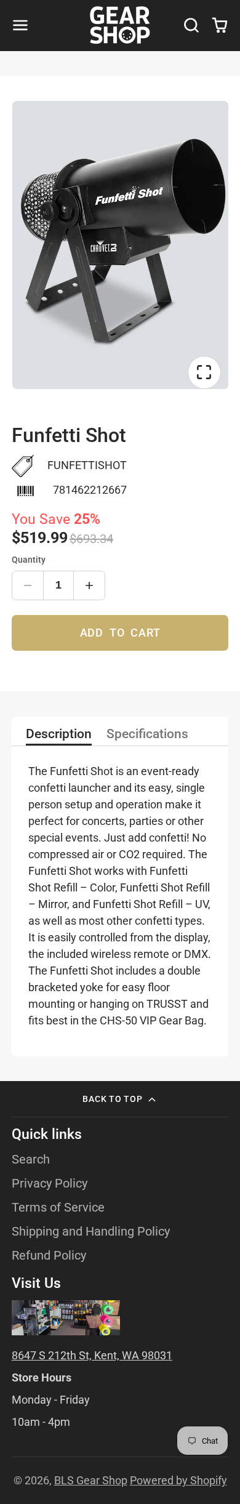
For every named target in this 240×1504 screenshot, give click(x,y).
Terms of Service (58, 1207)
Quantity (29, 560)
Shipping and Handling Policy (91, 1232)
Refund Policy (49, 1256)
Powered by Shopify (178, 1480)
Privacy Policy (49, 1183)
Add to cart (120, 632)
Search (31, 1159)
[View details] (66, 1317)
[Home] (120, 25)
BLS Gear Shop (90, 1480)
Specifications (147, 734)
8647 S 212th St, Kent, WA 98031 (92, 1355)
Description (59, 734)
